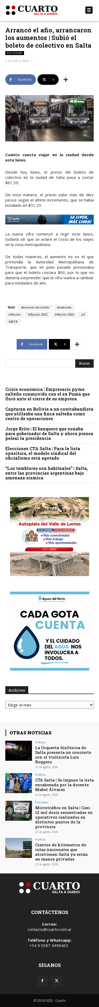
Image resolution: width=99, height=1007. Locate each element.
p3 (83, 314)
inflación (14, 314)
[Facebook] (42, 981)
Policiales (41, 802)
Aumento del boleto (35, 307)
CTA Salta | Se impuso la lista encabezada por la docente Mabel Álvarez (64, 784)
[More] (65, 79)
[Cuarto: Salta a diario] (36, 10)
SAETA (12, 321)
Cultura (40, 742)
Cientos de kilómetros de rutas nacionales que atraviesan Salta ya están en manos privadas (61, 852)
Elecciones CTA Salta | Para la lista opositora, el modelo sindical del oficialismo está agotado (42, 453)
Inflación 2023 (64, 314)
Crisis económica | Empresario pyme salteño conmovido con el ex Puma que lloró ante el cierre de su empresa (47, 393)
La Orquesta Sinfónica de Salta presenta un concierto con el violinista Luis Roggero (63, 754)
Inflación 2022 (37, 314)
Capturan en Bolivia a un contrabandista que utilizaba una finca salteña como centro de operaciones (49, 413)
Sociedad (15, 53)
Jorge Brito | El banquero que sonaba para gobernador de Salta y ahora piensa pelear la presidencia (49, 433)
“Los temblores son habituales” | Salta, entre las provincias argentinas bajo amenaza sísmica (46, 472)
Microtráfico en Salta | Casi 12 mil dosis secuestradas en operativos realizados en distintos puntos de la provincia (64, 817)
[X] (56, 981)
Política (40, 774)
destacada (64, 307)
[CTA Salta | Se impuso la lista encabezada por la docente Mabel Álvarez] (18, 783)
